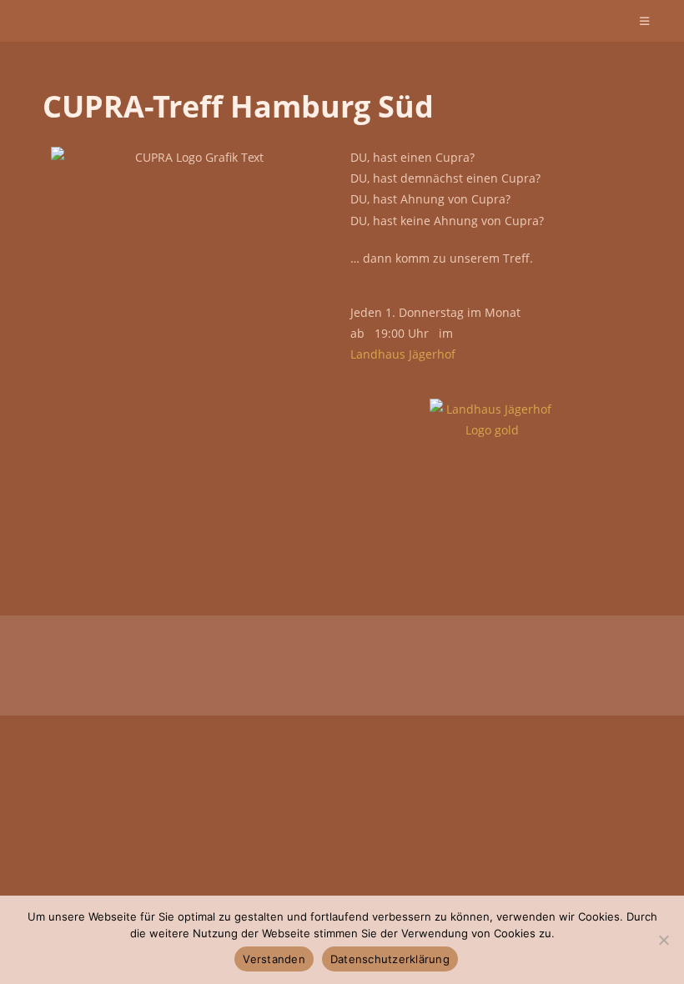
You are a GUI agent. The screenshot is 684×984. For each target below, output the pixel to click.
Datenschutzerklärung (390, 959)
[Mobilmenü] (645, 20)
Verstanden (274, 959)
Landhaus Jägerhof (402, 354)
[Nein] (663, 939)
